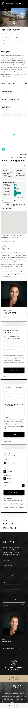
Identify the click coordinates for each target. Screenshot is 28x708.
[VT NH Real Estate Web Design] (14, 687)
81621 (24, 274)
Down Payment (8, 475)
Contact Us (8, 387)
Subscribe (14, 370)
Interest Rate (7, 482)
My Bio (5, 317)
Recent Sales (12, 316)
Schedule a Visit (19, 387)
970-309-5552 (10, 313)
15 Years (14, 463)
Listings (7, 274)
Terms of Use (14, 677)
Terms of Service (7, 441)
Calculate (14, 492)
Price (5, 469)
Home (2, 274)
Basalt (19, 274)
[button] (2, 17)
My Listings (6, 316)
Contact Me (18, 316)
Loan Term (7, 459)
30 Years (8, 463)
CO (12, 274)
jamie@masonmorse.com (11, 647)
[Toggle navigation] (24, 4)
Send (14, 434)
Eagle (15, 274)
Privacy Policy (22, 440)
